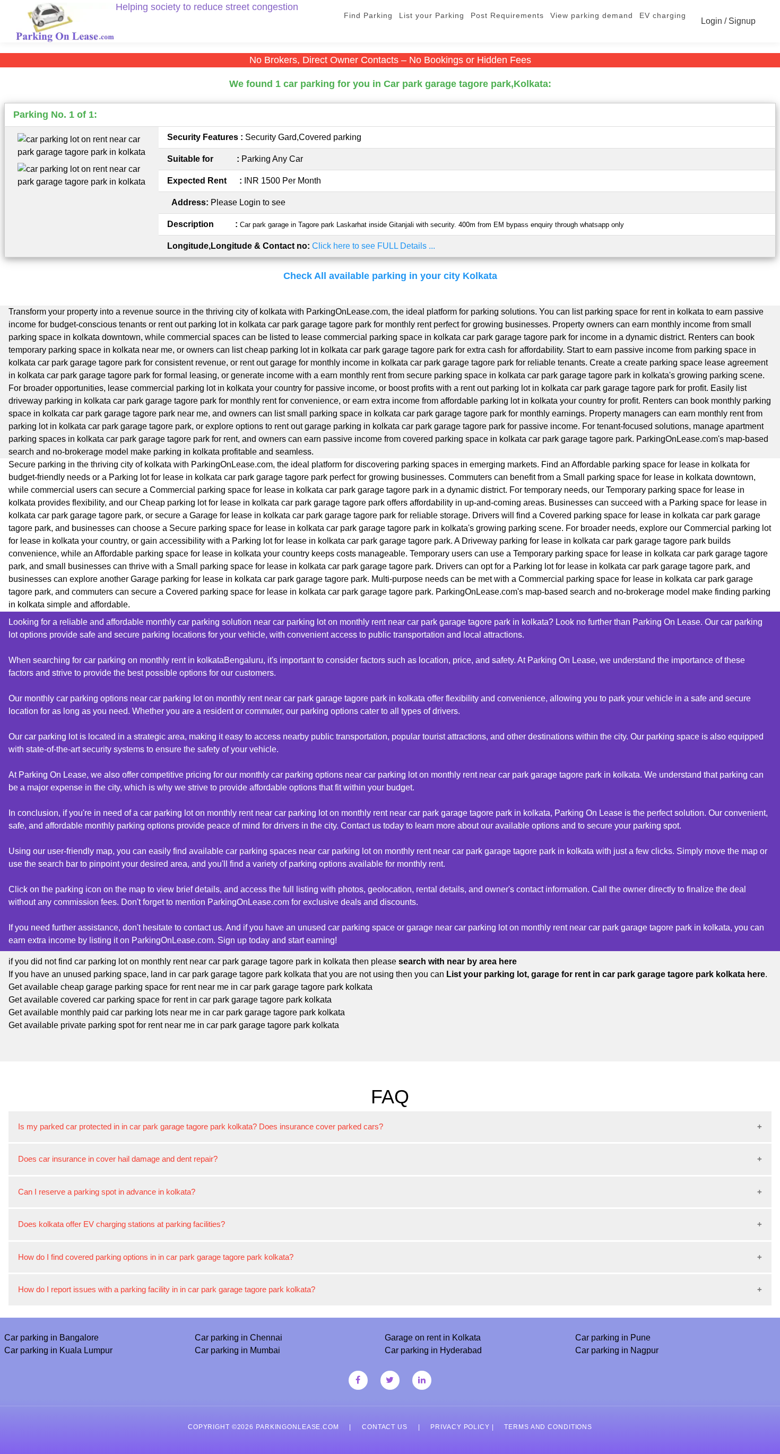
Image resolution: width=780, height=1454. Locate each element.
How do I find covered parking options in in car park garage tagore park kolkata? (155, 1256)
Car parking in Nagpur (616, 1350)
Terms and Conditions (548, 1427)
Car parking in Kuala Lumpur (58, 1350)
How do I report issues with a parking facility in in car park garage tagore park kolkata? (166, 1289)
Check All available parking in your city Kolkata (390, 276)
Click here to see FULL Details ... (373, 245)
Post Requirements (507, 15)
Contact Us (385, 1427)
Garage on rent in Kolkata (433, 1337)
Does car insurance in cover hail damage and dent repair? (118, 1158)
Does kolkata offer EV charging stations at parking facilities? (121, 1224)
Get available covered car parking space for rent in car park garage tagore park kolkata (170, 999)
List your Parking (431, 15)
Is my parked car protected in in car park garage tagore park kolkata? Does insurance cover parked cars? (200, 1126)
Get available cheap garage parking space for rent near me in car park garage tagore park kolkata (190, 986)
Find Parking (368, 15)
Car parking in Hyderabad (433, 1350)
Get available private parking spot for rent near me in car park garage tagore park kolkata (173, 1025)
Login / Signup (728, 20)
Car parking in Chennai (238, 1337)
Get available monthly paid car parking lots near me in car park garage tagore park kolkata (176, 1012)
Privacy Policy (459, 1427)
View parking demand (591, 15)
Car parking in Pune (613, 1337)
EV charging (662, 15)
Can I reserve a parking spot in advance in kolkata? (106, 1191)
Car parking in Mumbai (237, 1350)
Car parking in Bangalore (51, 1337)
